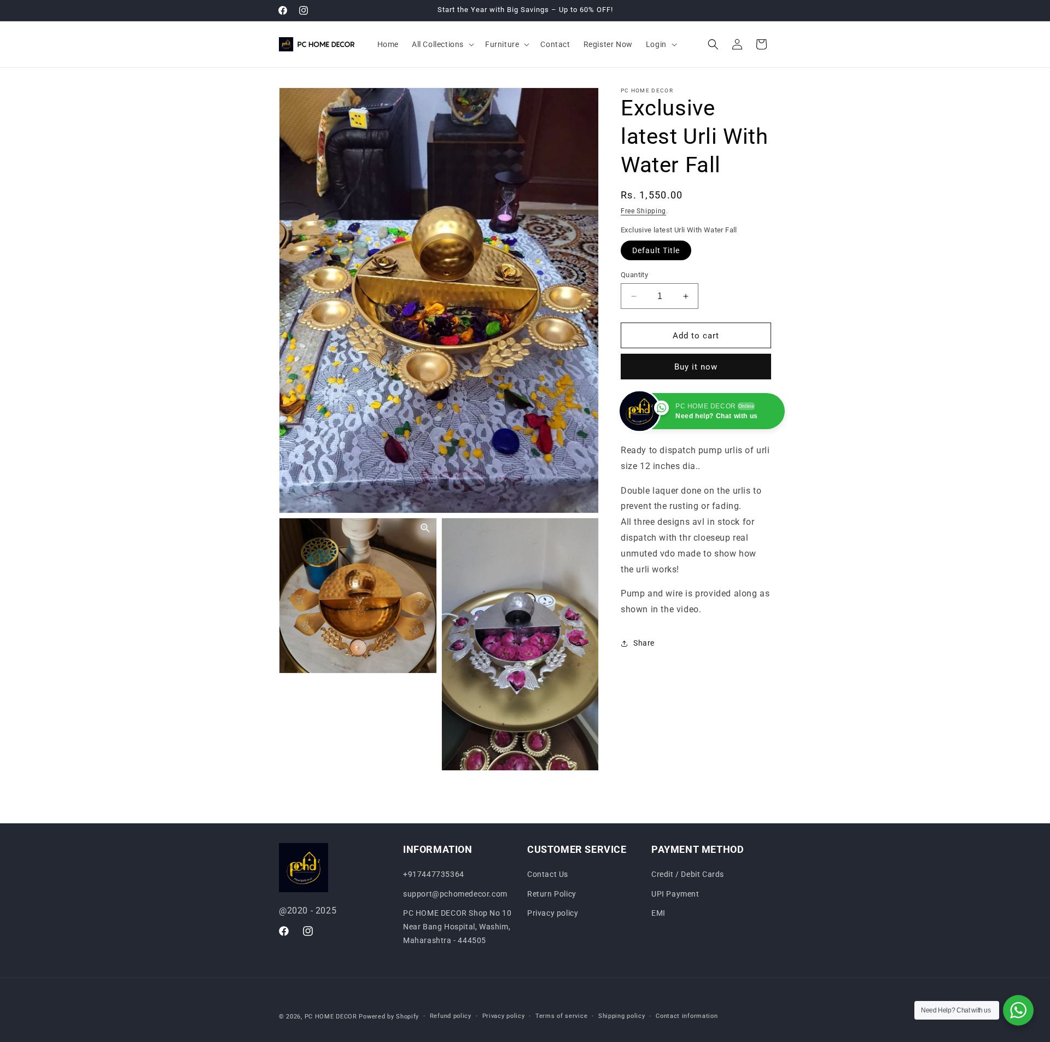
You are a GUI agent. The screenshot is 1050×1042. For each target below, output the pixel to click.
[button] (442, 44)
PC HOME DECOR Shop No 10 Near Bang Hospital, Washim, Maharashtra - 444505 (457, 927)
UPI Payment (675, 893)
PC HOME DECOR (331, 1016)
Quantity (634, 275)
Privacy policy (552, 913)
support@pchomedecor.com (455, 893)
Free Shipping (643, 211)
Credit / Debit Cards (687, 874)
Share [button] (644, 643)
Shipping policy (621, 1016)
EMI (658, 913)
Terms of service (561, 1016)
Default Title (656, 250)
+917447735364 (433, 874)
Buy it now (696, 367)
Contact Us (547, 874)
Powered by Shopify (389, 1016)
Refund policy (450, 1016)
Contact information (687, 1016)
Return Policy (551, 893)
